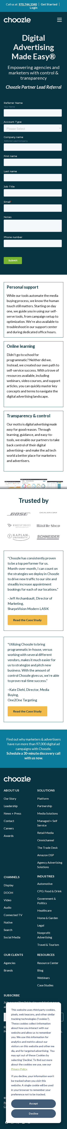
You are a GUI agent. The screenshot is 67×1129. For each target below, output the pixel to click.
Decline (33, 1113)
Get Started (49, 4)
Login (33, 7)
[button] (59, 19)
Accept (33, 1103)
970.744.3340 (28, 4)
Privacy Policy (19, 1069)
